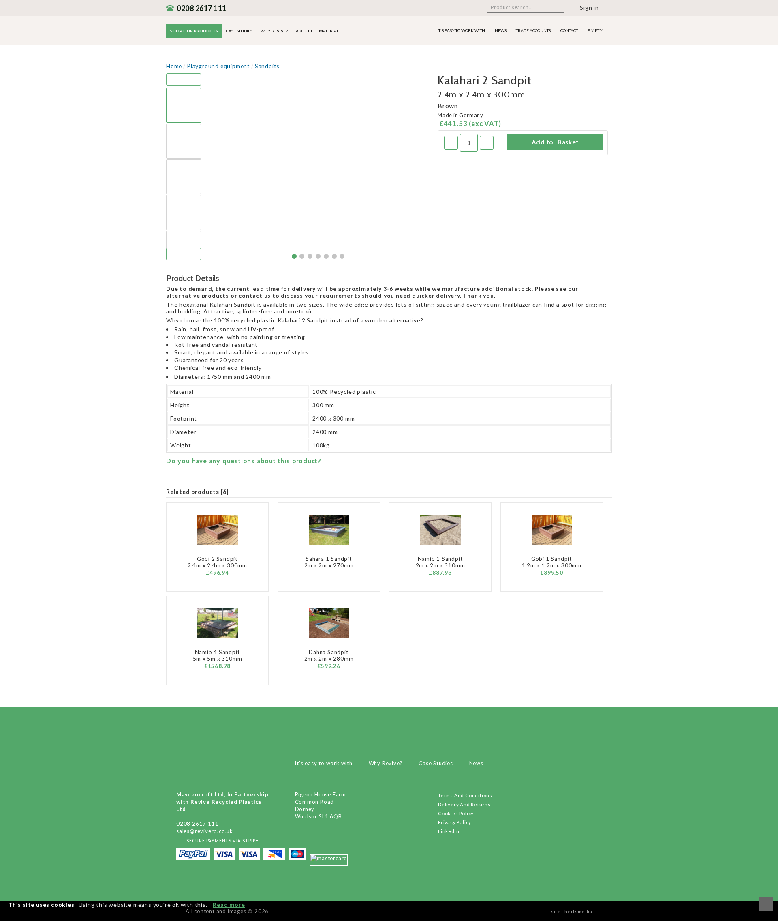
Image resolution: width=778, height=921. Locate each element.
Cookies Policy (456, 813)
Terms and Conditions (465, 795)
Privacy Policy (454, 822)
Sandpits (267, 65)
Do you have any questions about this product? (243, 461)
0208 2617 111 (202, 8)
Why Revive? (274, 30)
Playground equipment (218, 65)
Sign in (589, 7)
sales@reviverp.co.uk (204, 831)
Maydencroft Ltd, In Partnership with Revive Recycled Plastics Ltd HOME (389, 735)
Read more (229, 904)
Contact (569, 30)
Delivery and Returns (464, 804)
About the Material (317, 30)
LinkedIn (448, 831)
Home (174, 65)
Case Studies (239, 30)
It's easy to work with (461, 30)
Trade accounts (533, 30)
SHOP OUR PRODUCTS (194, 30)
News (501, 30)
